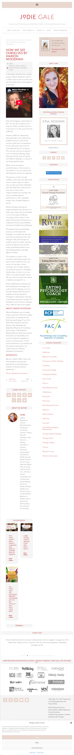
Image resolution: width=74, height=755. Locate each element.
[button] (71, 723)
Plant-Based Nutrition (50, 405)
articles (20, 40)
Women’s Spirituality (50, 456)
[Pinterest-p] (53, 158)
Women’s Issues (48, 451)
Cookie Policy (32, 752)
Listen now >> (53, 147)
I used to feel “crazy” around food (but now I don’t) (26, 542)
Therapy (39, 30)
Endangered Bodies (49, 374)
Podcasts (45, 410)
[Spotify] (63, 158)
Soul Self (45, 423)
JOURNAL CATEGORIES (53, 343)
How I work (27, 30)
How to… (45, 383)
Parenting (46, 401)
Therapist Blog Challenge (51, 434)
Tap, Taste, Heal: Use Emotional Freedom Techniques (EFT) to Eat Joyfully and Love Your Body (13, 599)
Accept (37, 737)
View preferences (37, 748)
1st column (46, 348)
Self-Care (45, 419)
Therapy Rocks (14, 68)
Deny (37, 742)
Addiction (46, 352)
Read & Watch (21, 66)
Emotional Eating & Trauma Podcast (53, 113)
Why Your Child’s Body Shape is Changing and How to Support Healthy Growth (12, 545)
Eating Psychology (49, 370)
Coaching (46, 365)
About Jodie (53, 63)
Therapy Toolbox (48, 443)
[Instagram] (49, 158)
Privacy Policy (40, 752)
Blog (49, 30)
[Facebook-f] (44, 158)
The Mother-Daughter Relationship (50, 428)
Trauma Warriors (60, 30)
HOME (8, 40)
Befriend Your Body (49, 357)
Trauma (45, 447)
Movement (46, 396)
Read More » (11, 559)
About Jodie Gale (13, 30)
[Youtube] (58, 158)
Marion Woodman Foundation (17, 373)
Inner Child (46, 379)
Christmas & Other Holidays (52, 361)
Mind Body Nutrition (50, 388)
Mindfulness (47, 392)
